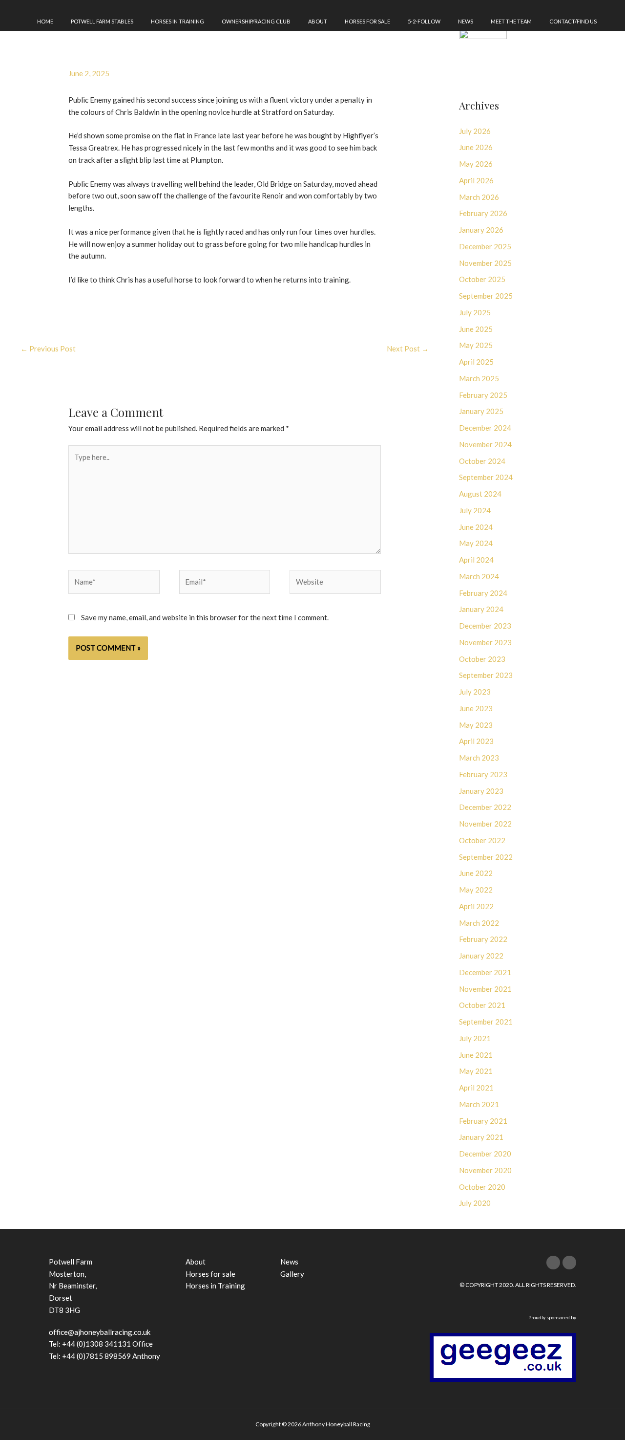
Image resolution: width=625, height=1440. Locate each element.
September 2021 (486, 1021)
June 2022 (476, 873)
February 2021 (483, 1120)
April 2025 (476, 361)
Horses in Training (177, 21)
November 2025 (485, 263)
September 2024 (486, 477)
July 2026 (475, 131)
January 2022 (481, 955)
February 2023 (483, 774)
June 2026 (476, 147)
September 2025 (486, 295)
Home (45, 21)
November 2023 (485, 642)
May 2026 (476, 163)
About (317, 21)
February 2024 (483, 593)
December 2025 (485, 246)
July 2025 (475, 312)
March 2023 (479, 757)
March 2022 (479, 922)
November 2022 (485, 823)
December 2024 (485, 427)
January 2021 (481, 1137)
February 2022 (483, 939)
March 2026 (479, 197)
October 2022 (482, 840)
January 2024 (481, 609)
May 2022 (476, 889)
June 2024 (476, 527)
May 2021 (476, 1071)
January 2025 (481, 411)
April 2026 (476, 180)
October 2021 (482, 1005)
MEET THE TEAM (511, 21)
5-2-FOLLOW (424, 21)
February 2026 (483, 213)
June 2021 (476, 1054)
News (465, 21)
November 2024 (485, 444)
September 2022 (486, 856)
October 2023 (482, 659)
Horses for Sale (367, 21)
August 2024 (480, 493)
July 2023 (475, 691)
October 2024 (482, 461)
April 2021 (476, 1087)
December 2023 (485, 625)
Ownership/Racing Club (256, 21)
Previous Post (48, 348)
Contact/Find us (573, 21)
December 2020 (485, 1153)
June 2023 (476, 708)
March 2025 (479, 378)
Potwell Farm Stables (102, 21)
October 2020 (482, 1186)
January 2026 (481, 229)
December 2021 (485, 972)
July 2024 (475, 510)
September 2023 (486, 675)
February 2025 (483, 395)
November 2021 (485, 988)
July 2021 (475, 1038)
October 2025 (482, 279)
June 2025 (476, 329)
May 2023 (476, 724)
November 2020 (485, 1170)
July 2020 (475, 1203)
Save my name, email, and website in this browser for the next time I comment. (205, 617)
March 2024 (479, 576)
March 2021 (479, 1104)
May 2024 (476, 543)
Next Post (408, 348)
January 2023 (481, 790)
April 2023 (476, 741)
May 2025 (476, 345)
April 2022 (476, 906)
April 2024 (476, 559)
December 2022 (485, 807)
